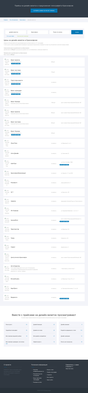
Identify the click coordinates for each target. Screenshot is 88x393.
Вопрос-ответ (50, 369)
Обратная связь (69, 368)
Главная (6, 19)
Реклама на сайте (37, 382)
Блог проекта (50, 377)
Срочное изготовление (22, 36)
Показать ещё (44, 304)
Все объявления (14, 19)
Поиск (77, 32)
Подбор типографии (52, 372)
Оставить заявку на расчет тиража (43, 10)
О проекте (49, 374)
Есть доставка (10, 36)
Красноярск (23, 19)
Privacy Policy (47, 390)
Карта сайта (50, 379)
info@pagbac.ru (69, 366)
